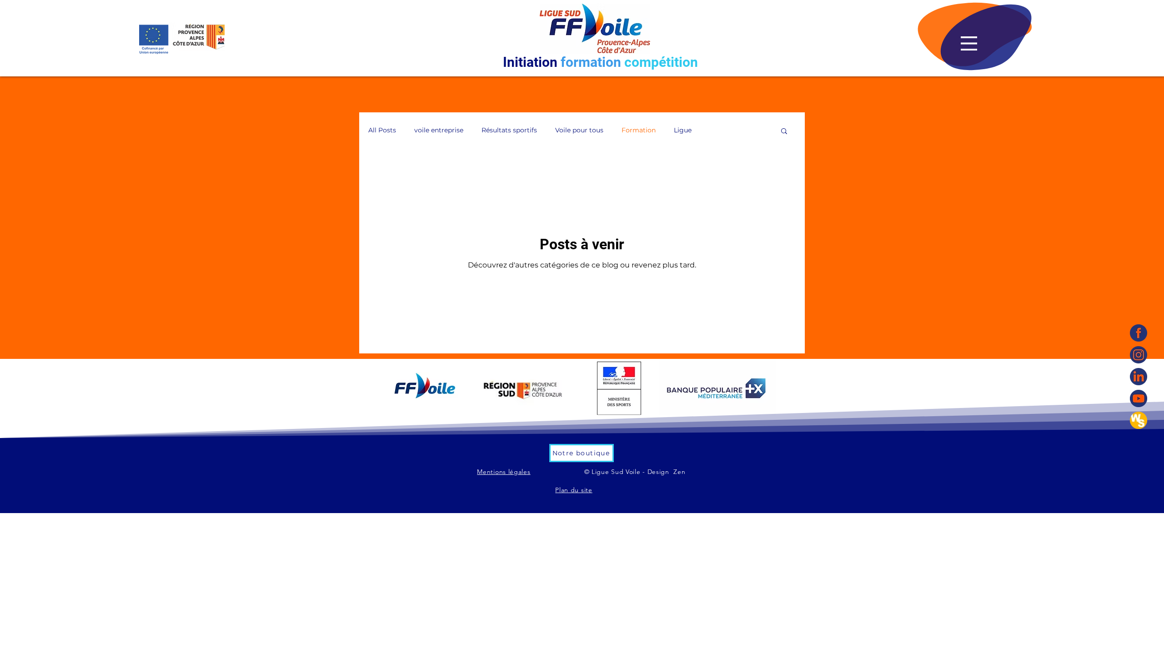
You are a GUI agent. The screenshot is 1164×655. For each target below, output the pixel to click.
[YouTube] (1138, 398)
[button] (969, 43)
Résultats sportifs (509, 130)
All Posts (382, 130)
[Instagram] (1138, 354)
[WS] (1138, 420)
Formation (639, 130)
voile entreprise (438, 130)
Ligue (683, 130)
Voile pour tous (579, 130)
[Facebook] (1138, 333)
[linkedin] (1138, 376)
